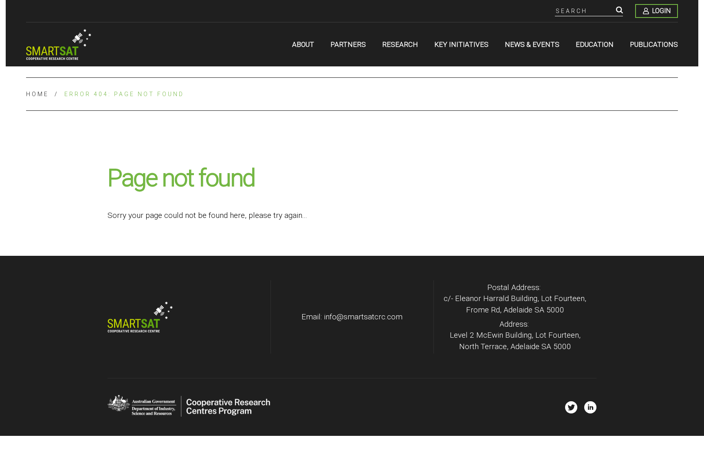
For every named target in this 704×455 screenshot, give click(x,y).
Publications (654, 44)
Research (400, 44)
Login (661, 11)
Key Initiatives (461, 44)
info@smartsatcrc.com (363, 316)
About (303, 44)
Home (37, 94)
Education (595, 44)
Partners (348, 44)
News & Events (532, 44)
